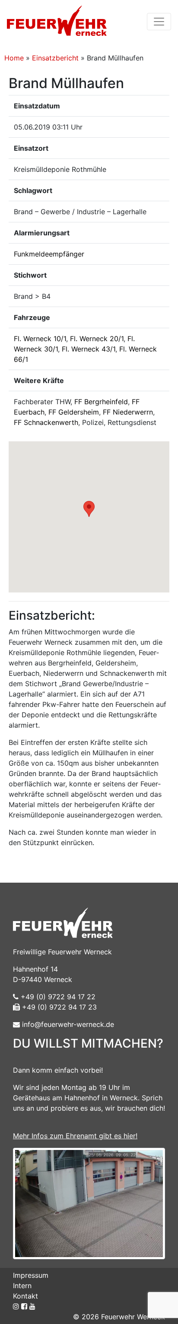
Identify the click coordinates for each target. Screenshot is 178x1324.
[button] (89, 508)
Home (14, 58)
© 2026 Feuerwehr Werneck (119, 1316)
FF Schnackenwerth (46, 422)
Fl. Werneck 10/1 (40, 338)
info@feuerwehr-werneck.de (67, 1024)
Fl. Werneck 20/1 (97, 338)
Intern (22, 1285)
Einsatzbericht (55, 58)
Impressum (30, 1275)
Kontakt (25, 1296)
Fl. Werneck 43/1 (88, 349)
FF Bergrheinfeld (101, 401)
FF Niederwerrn (128, 412)
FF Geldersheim (73, 412)
